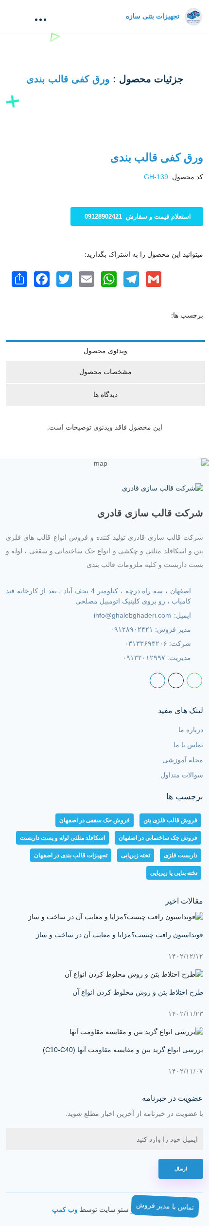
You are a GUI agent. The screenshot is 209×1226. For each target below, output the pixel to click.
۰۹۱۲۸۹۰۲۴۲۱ (131, 629)
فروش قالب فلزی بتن (170, 820)
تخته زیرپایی (135, 855)
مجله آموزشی (182, 760)
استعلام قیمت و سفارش (138, 216)
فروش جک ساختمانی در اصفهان (158, 837)
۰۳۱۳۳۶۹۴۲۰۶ (145, 643)
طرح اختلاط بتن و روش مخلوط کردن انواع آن (137, 992)
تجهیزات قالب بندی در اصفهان (70, 855)
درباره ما (190, 730)
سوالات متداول (181, 775)
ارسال (180, 1168)
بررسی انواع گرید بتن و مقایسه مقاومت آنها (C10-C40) (123, 1050)
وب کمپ (65, 1209)
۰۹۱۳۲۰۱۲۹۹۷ (143, 657)
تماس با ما (188, 745)
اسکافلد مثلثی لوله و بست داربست (62, 837)
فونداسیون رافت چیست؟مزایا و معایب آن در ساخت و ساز (119, 935)
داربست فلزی (180, 855)
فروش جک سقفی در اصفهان (94, 820)
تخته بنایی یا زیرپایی (173, 872)
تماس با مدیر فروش (165, 1206)
